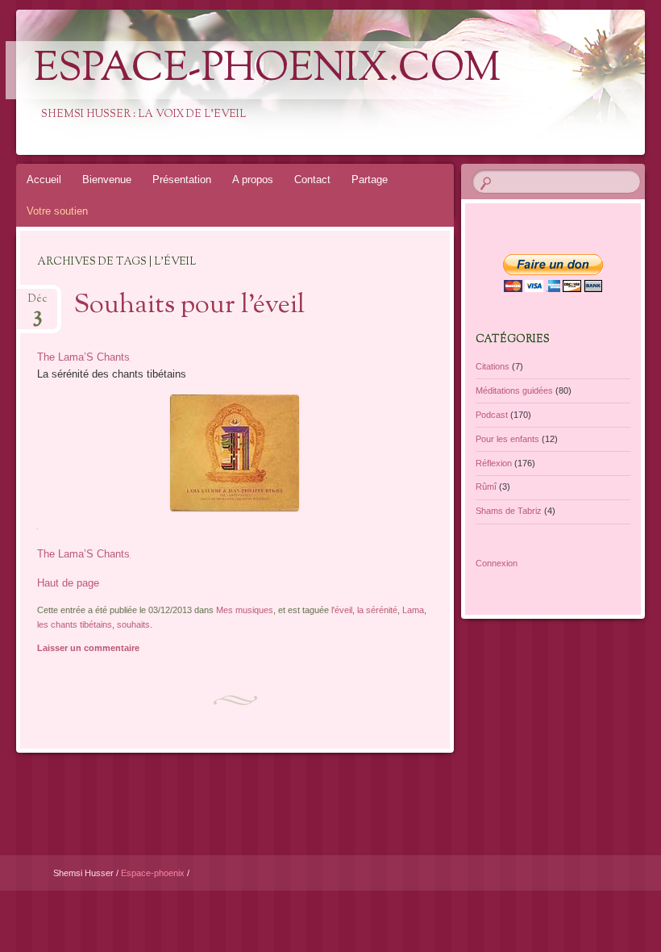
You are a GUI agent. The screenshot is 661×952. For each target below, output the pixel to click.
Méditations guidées (514, 390)
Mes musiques (244, 610)
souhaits (133, 624)
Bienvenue (106, 179)
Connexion (497, 563)
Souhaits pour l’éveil (189, 305)
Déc (37, 303)
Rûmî (486, 486)
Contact (312, 179)
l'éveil (341, 610)
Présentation (181, 179)
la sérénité (377, 610)
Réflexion (494, 463)
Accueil (44, 179)
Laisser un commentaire (88, 648)
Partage (369, 179)
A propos (252, 179)
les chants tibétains (74, 624)
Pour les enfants (507, 439)
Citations (492, 366)
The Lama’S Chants (83, 357)
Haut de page (68, 583)
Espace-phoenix (154, 873)
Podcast (492, 415)
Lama (413, 610)
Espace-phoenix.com (267, 70)
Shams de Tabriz (509, 511)
